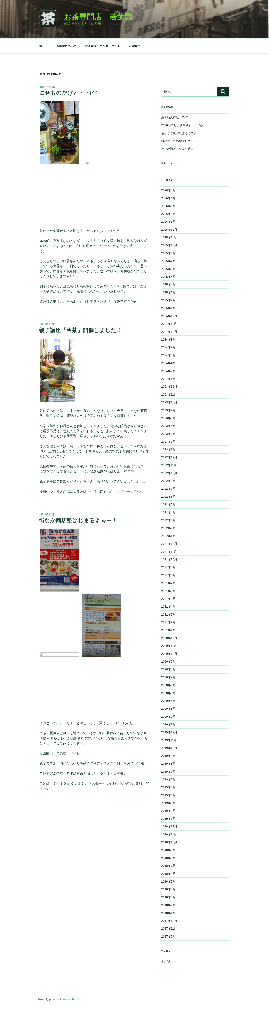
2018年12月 (169, 826)
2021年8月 (168, 575)
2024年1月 (168, 378)
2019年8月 (168, 763)
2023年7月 (168, 410)
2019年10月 (169, 748)
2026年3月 (168, 206)
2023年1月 (168, 449)
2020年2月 (168, 716)
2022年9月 (168, 481)
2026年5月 (168, 190)
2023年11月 (169, 394)
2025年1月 (168, 308)
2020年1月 (168, 724)
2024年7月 (168, 347)
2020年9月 (168, 661)
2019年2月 (168, 810)
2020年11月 (169, 645)
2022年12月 (169, 457)
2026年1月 (168, 221)
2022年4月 (168, 512)
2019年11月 (169, 740)
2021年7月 (168, 583)
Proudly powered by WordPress (59, 999)
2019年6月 (168, 779)
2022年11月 (169, 465)
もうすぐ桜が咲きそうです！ (180, 133)
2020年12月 (169, 638)
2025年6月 (168, 269)
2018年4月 (168, 889)
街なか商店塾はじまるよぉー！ (78, 520)
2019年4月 (168, 795)
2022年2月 (168, 528)
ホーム (43, 46)
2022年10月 (169, 473)
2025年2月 (168, 300)
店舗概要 (134, 46)
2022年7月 (168, 488)
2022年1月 (168, 536)
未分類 (165, 961)
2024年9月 (168, 339)
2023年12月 (169, 386)
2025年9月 (168, 253)
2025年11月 (169, 237)
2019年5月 (168, 787)
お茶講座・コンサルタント (102, 46)
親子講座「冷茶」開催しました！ (80, 330)
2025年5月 (168, 276)
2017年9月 (168, 936)
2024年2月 (168, 371)
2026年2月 (168, 214)
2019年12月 (169, 732)
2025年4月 (168, 284)
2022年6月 (168, 496)
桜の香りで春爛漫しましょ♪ (179, 141)
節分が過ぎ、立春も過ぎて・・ (181, 148)
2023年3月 (168, 433)
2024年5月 (168, 355)
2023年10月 (169, 402)
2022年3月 (168, 520)
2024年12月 (169, 316)
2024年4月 (168, 363)
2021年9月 (168, 567)
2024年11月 (169, 323)
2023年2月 (168, 441)
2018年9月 (168, 850)
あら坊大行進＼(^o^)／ (176, 117)
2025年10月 (169, 245)
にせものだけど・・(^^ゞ (71, 93)
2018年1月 (168, 913)
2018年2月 (168, 905)
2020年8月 (168, 669)
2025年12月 (169, 229)
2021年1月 (168, 630)
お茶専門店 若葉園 (98, 16)
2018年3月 (168, 897)
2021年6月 (168, 591)
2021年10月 (169, 559)
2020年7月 (168, 677)
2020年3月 (168, 708)
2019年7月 (168, 771)
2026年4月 (168, 198)
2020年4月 (168, 700)
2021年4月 (168, 606)
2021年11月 (169, 551)
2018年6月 (168, 873)
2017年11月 (169, 928)
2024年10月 (169, 331)
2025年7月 (168, 261)
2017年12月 (169, 920)
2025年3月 (168, 292)
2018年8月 (168, 858)
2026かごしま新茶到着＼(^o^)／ (182, 125)
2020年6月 (168, 685)
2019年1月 (168, 818)
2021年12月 (169, 543)
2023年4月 (168, 426)
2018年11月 (169, 834)
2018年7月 (168, 865)
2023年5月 (168, 418)
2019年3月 (168, 803)
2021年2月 (168, 622)
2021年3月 (168, 614)
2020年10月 (169, 653)
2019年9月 (168, 756)
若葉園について (66, 46)
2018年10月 (169, 842)
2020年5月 (168, 693)
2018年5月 (168, 881)
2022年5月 (168, 504)
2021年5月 (168, 598)
